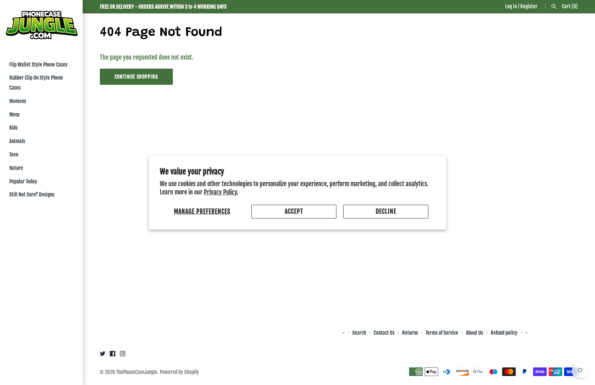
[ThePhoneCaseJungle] (41, 25)
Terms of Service (442, 333)
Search (359, 333)
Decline (386, 211)
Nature (16, 168)
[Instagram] (122, 355)
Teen (13, 154)
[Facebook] (112, 355)
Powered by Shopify (179, 372)
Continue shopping (136, 77)
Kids (13, 127)
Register (528, 6)
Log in (511, 6)
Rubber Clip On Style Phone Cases (36, 82)
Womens (17, 101)
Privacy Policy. (221, 192)
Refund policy (504, 333)
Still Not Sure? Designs (31, 194)
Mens (14, 114)
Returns (410, 333)
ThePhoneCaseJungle (136, 372)
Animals (17, 141)
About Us (475, 333)
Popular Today (23, 181)
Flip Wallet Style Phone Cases (38, 64)
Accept (294, 211)
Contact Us (384, 333)
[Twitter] (102, 355)
